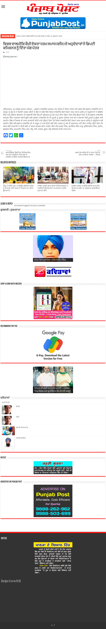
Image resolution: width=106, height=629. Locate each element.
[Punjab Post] (53, 8)
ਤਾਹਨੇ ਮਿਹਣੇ (6, 402)
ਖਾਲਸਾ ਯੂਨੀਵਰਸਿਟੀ (22, 36)
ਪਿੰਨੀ (17, 417)
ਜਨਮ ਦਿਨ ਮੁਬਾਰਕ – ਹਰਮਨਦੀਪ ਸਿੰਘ (50, 260)
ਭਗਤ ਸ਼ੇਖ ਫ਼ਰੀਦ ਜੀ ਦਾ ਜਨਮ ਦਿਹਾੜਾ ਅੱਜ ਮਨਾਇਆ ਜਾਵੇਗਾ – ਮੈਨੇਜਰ (87, 153)
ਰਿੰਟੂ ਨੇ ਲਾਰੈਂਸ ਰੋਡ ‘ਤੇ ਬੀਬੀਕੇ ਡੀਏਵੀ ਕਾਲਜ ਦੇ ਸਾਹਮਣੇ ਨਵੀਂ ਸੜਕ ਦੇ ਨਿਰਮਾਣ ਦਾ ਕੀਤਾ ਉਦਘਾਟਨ (18, 188)
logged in (27, 206)
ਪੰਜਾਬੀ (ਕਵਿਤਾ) (21, 438)
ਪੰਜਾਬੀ (7, 52)
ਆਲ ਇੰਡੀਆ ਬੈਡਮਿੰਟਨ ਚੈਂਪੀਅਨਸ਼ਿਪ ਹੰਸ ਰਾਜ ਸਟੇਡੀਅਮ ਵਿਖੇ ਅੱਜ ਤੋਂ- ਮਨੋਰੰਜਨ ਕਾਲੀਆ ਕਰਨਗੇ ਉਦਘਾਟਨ (18, 154)
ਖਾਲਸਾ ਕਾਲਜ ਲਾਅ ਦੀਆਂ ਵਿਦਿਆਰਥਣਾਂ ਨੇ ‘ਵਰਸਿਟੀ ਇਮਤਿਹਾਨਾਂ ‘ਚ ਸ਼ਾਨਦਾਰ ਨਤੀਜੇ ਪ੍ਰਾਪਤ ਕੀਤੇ (52, 188)
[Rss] (52, 625)
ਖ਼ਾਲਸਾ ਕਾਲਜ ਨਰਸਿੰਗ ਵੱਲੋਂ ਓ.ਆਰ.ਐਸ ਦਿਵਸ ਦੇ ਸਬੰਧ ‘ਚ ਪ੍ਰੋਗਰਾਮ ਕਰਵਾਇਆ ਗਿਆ (86, 188)
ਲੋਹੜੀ (18, 406)
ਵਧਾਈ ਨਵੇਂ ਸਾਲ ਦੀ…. (23, 427)
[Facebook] (54, 625)
